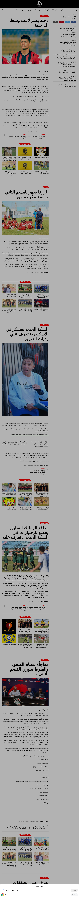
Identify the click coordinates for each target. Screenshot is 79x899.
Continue (74, 894)
